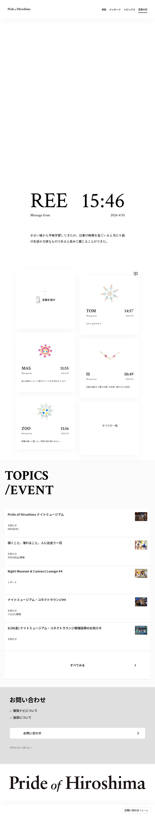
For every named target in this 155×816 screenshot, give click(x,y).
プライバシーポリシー (20, 747)
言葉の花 (142, 9)
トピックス (129, 9)
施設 (104, 9)
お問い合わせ (32, 733)
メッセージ (115, 9)
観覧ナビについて (25, 710)
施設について (22, 717)
